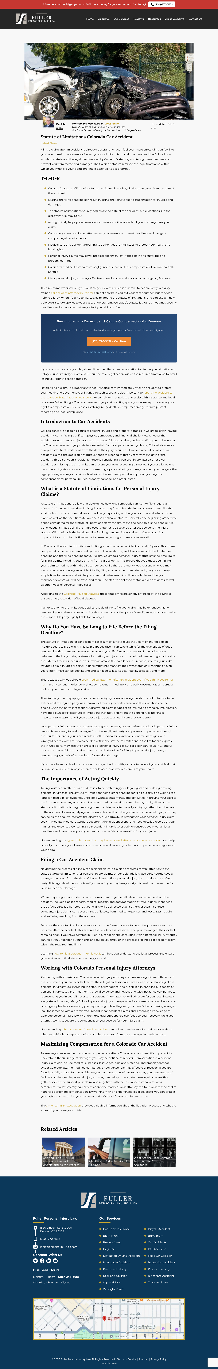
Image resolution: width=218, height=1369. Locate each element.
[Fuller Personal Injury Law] (35, 24)
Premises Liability (115, 1269)
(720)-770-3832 (164, 4)
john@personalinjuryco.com (59, 1247)
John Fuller (112, 123)
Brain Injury (110, 1235)
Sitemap (143, 1359)
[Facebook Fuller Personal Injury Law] (42, 1261)
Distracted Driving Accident (121, 1255)
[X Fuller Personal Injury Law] (35, 1261)
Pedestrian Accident (161, 1262)
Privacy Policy (158, 1359)
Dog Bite (109, 1249)
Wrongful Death (114, 1289)
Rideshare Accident (161, 1275)
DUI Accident (157, 1249)
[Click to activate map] (109, 1338)
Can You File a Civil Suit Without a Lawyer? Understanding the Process (61, 1161)
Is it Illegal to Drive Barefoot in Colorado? (108, 1163)
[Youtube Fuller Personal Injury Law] (55, 1261)
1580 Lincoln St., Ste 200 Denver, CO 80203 (56, 1229)
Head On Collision (160, 1255)
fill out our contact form (99, 352)
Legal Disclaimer (109, 1363)
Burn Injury (155, 1235)
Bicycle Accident (159, 1229)
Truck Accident (158, 1282)
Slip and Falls (112, 1282)
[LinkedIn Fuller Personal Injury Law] (48, 1261)
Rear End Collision (115, 1275)
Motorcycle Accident (116, 1262)
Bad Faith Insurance (116, 1229)
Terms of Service (126, 1359)
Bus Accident (112, 1242)
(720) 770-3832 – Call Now (109, 341)
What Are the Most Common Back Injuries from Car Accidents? (153, 1161)
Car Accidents (157, 1242)
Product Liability (159, 1269)
